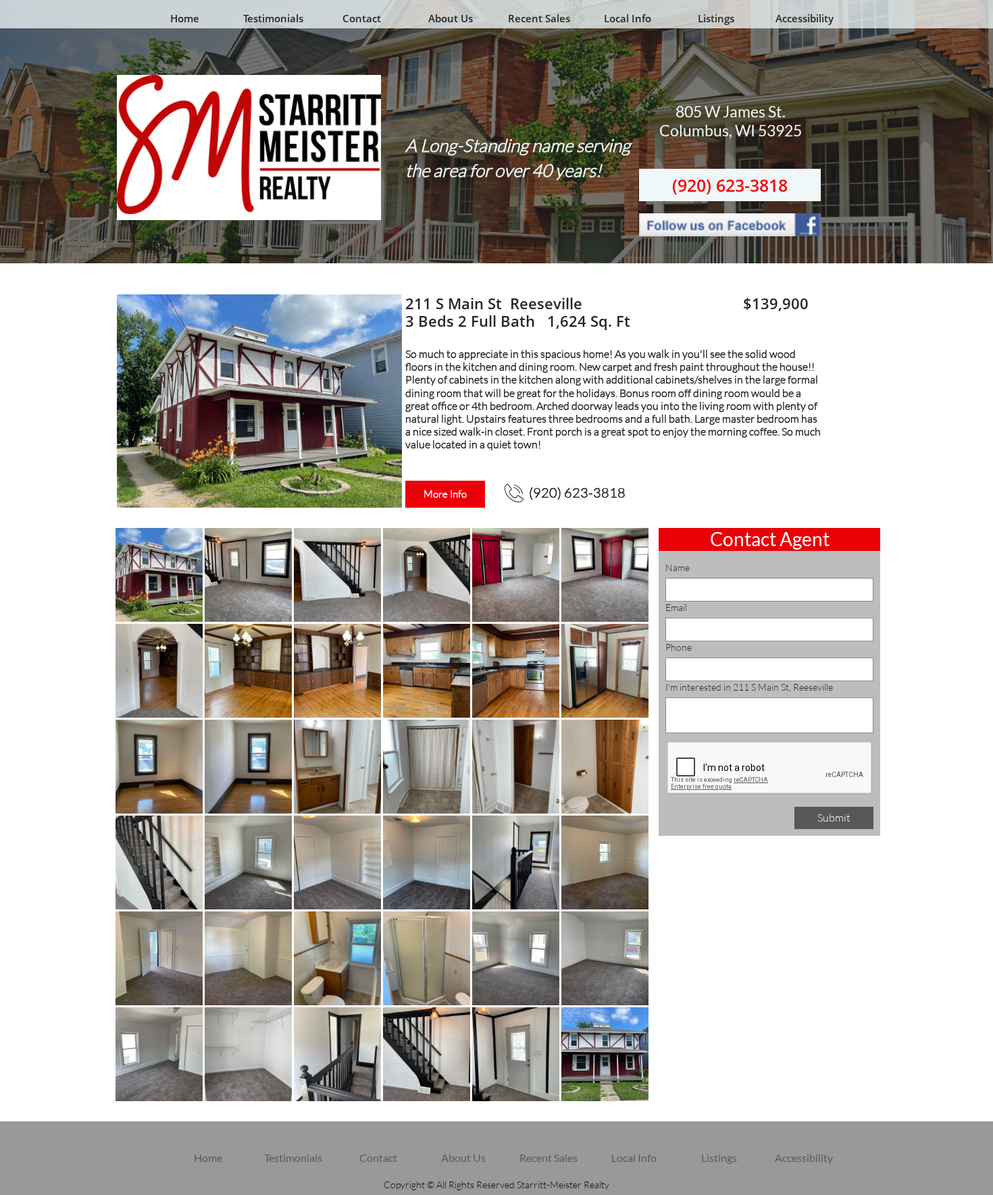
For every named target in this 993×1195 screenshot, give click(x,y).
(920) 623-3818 (730, 185)
